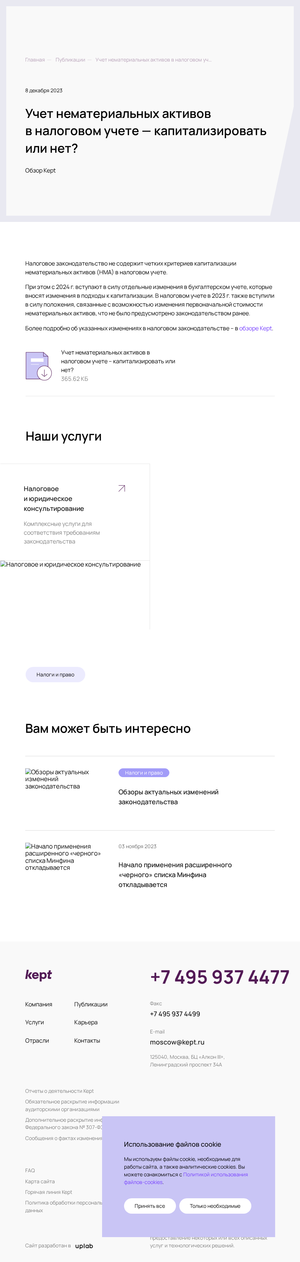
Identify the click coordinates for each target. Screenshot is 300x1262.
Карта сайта (40, 1181)
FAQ (30, 1170)
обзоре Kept (255, 328)
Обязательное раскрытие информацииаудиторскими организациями (72, 1105)
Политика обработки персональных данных (68, 1206)
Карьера (86, 1022)
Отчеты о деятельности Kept (59, 1090)
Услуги (34, 1022)
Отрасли (37, 1040)
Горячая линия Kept (48, 1191)
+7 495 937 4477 (220, 976)
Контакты (87, 1040)
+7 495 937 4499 (175, 1013)
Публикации (91, 1004)
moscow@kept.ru (177, 1042)
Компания (38, 1004)
